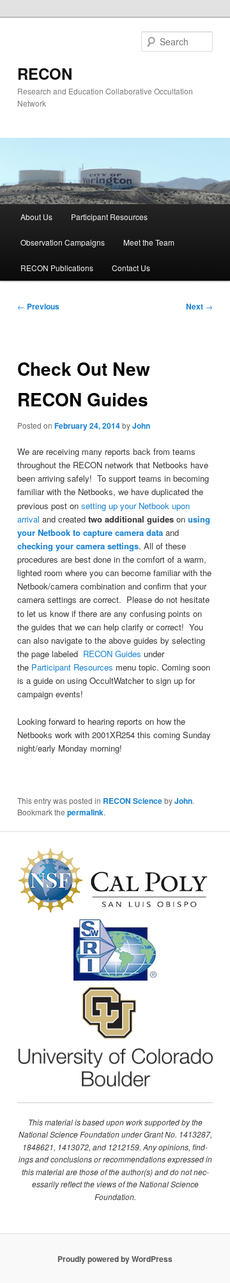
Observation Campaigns (62, 242)
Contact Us (131, 267)
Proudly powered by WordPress (114, 1258)
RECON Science (132, 800)
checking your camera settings (78, 546)
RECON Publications (56, 267)
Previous (38, 306)
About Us (36, 216)
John (141, 425)
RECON (44, 73)
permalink (85, 812)
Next (199, 306)
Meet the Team (148, 242)
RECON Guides (112, 654)
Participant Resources (109, 216)
